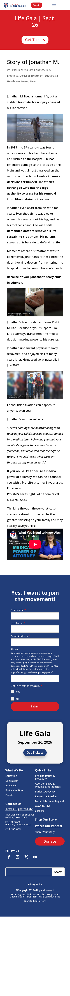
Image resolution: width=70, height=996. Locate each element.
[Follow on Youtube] (34, 857)
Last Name (18, 623)
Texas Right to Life (21, 70)
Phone (14, 649)
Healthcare (13, 81)
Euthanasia (51, 75)
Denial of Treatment (31, 75)
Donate (36, 5)
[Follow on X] (26, 857)
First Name (18, 610)
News (33, 81)
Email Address (20, 636)
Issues (25, 81)
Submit (35, 706)
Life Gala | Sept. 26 (35, 21)
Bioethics (12, 75)
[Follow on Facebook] (9, 857)
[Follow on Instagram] (17, 857)
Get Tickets (35, 39)
